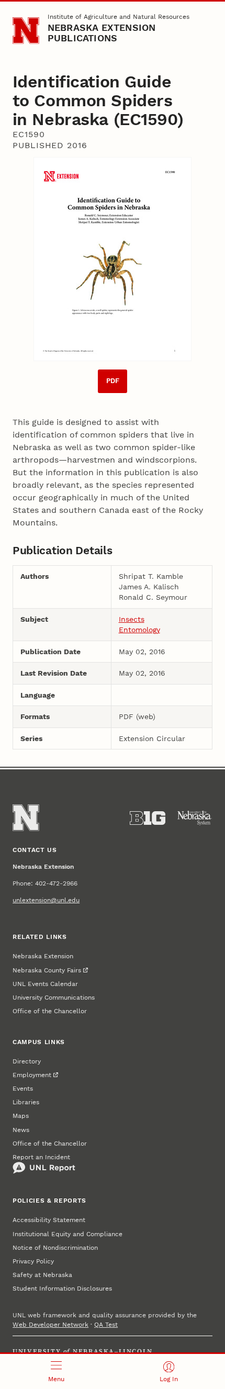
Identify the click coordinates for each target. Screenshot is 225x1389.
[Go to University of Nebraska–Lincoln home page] (26, 30)
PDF (112, 381)
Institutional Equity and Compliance (67, 1234)
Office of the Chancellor (50, 1011)
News (21, 1130)
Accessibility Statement (49, 1220)
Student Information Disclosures (62, 1288)
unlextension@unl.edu (46, 900)
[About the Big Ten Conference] (147, 818)
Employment (32, 1075)
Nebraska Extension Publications (102, 32)
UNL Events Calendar (45, 984)
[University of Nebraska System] (194, 818)
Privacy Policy (33, 1261)
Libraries (26, 1102)
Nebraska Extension (43, 956)
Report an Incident (41, 1157)
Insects (131, 619)
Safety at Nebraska (42, 1275)
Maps (21, 1115)
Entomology (139, 629)
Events (23, 1088)
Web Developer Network (50, 1324)
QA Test (106, 1324)
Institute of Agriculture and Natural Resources (118, 16)
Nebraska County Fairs (47, 970)
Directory (27, 1061)
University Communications (54, 997)
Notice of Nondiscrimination (55, 1247)
